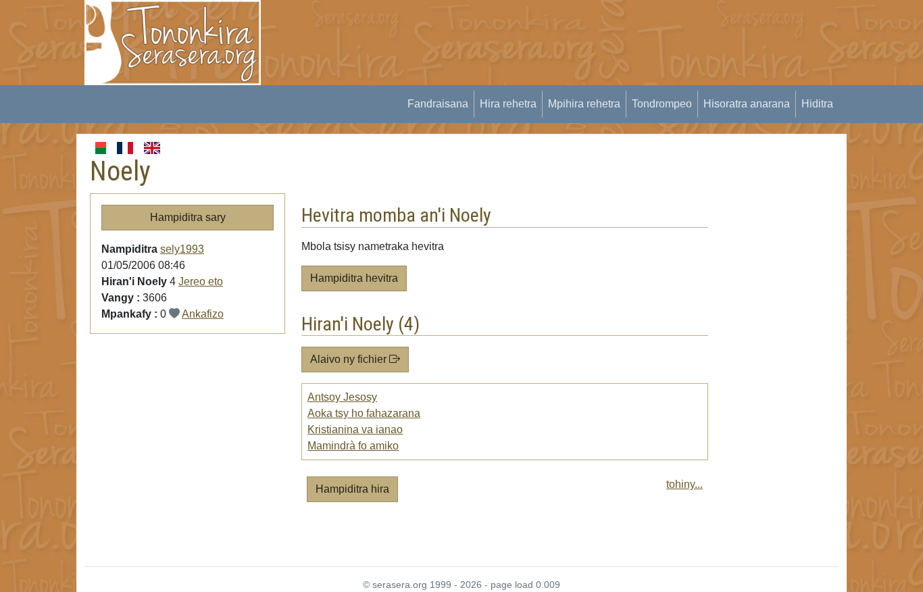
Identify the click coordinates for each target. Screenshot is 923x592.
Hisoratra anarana (746, 103)
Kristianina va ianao (355, 429)
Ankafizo (203, 314)
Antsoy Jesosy (342, 397)
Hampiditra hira (352, 489)
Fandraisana (437, 103)
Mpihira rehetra (584, 103)
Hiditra (817, 103)
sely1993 (182, 249)
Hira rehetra (508, 103)
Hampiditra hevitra (354, 278)
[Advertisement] (523, 30)
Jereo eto (200, 281)
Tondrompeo (662, 103)
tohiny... (684, 484)
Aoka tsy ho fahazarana (363, 413)
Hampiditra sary (188, 217)
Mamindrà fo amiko (353, 445)
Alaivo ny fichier (349, 359)
